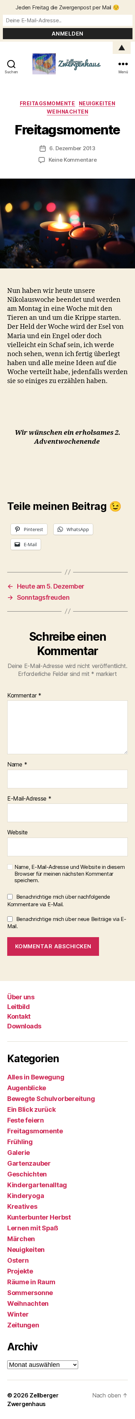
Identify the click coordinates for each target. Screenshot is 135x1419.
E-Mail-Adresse (29, 799)
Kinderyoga (25, 1195)
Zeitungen (23, 1325)
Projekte (20, 1271)
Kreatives (22, 1206)
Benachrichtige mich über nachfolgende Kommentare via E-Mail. (58, 900)
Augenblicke (26, 1088)
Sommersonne (30, 1292)
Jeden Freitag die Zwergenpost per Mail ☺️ (67, 7)
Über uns (20, 997)
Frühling (20, 1142)
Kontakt (19, 1016)
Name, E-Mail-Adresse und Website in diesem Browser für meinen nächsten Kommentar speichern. (69, 874)
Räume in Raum (31, 1282)
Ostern (17, 1260)
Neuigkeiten (97, 103)
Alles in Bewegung (35, 1077)
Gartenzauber (29, 1163)
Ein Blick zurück (31, 1109)
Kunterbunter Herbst (39, 1217)
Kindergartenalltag (37, 1185)
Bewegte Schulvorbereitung (51, 1098)
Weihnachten (68, 112)
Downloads (24, 1026)
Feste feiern (25, 1120)
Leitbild (18, 1006)
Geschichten (27, 1174)
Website (17, 832)
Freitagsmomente (47, 103)
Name (17, 764)
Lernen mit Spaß (32, 1228)
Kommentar (24, 695)
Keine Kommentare (73, 159)
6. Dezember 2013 (72, 148)
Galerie (18, 1152)
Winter (17, 1314)
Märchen (21, 1239)
